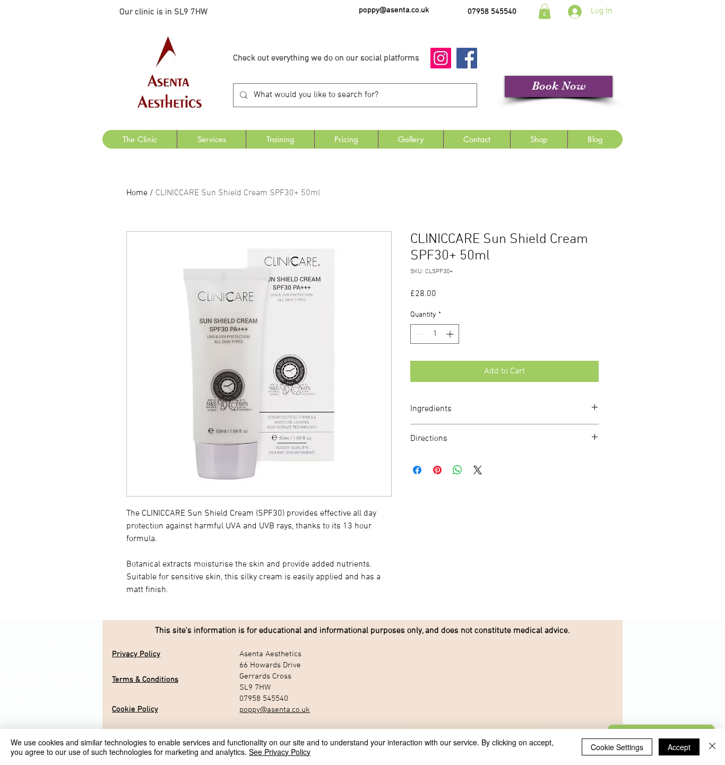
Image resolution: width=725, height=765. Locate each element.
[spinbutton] (434, 334)
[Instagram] (440, 58)
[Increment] (451, 334)
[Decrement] (418, 334)
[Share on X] (477, 470)
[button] (544, 11)
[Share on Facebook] (417, 470)
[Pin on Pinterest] (437, 470)
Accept (679, 747)
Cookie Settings (617, 747)
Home (137, 193)
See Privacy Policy (279, 751)
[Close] (712, 747)
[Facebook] (466, 58)
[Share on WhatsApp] (457, 470)
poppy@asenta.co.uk (394, 10)
